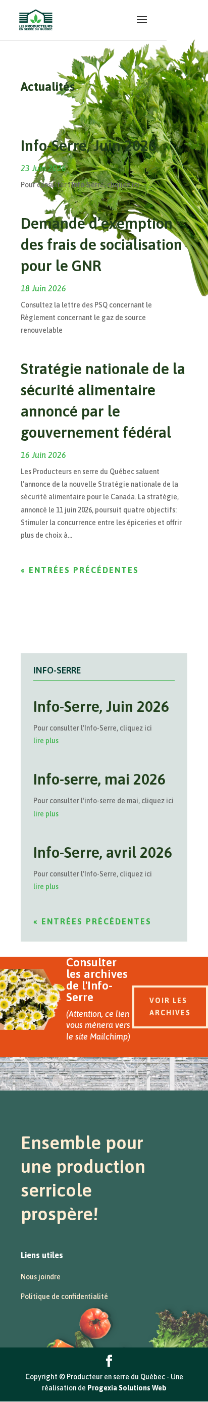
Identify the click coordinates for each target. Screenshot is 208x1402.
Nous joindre (41, 1277)
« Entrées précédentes (80, 570)
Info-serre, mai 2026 (99, 779)
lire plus (46, 741)
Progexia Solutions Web (127, 1388)
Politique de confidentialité (64, 1296)
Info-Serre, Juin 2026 (89, 145)
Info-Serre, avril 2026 (102, 852)
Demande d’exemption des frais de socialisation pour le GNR (101, 244)
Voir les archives (170, 1007)
